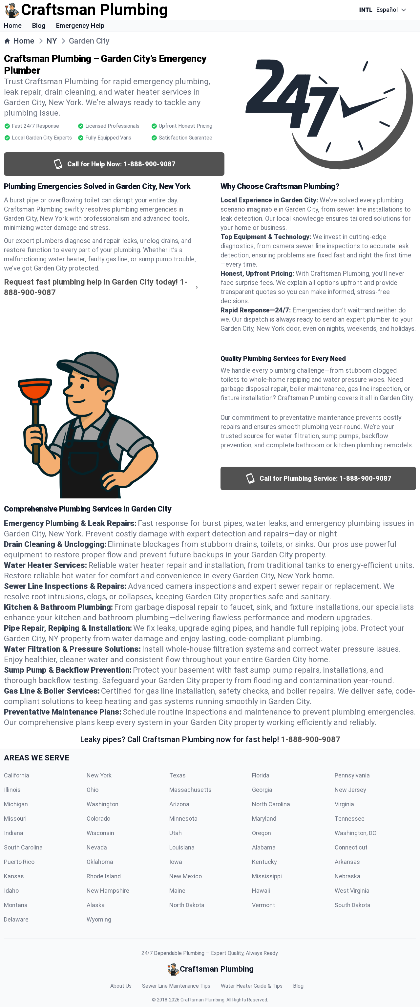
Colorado (98, 818)
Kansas (14, 876)
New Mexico (185, 876)
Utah (175, 833)
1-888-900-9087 (310, 739)
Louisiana (182, 847)
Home (13, 25)
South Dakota (352, 905)
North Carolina (271, 804)
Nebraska (347, 876)
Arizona (179, 804)
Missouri (15, 818)
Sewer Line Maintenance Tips (176, 986)
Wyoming (99, 919)
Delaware (16, 919)
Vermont (263, 905)
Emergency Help (80, 25)
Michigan (16, 804)
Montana (16, 905)
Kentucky (264, 861)
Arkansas (347, 861)
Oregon (261, 833)
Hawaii (261, 890)
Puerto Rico (19, 861)
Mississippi (267, 876)
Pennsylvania (352, 775)
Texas (177, 775)
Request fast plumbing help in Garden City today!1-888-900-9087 (95, 287)
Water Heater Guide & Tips (252, 986)
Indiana (13, 833)
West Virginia (352, 890)
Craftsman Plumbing (202, 999)
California (16, 775)
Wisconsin (100, 833)
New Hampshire (108, 890)
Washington (102, 804)
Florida (260, 775)
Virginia (344, 804)
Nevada (97, 847)
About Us (121, 986)
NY (51, 41)
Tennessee (350, 818)
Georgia (262, 789)
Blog (39, 25)
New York (99, 775)
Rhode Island (104, 876)
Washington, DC (355, 833)
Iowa (175, 861)
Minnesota (183, 818)
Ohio (92, 789)
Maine (177, 890)
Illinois (12, 789)
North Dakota (186, 905)
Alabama (264, 847)
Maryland (264, 818)
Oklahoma (100, 861)
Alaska (96, 905)
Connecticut (351, 847)
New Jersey (350, 789)
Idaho (11, 890)
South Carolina (23, 847)
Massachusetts (190, 789)
